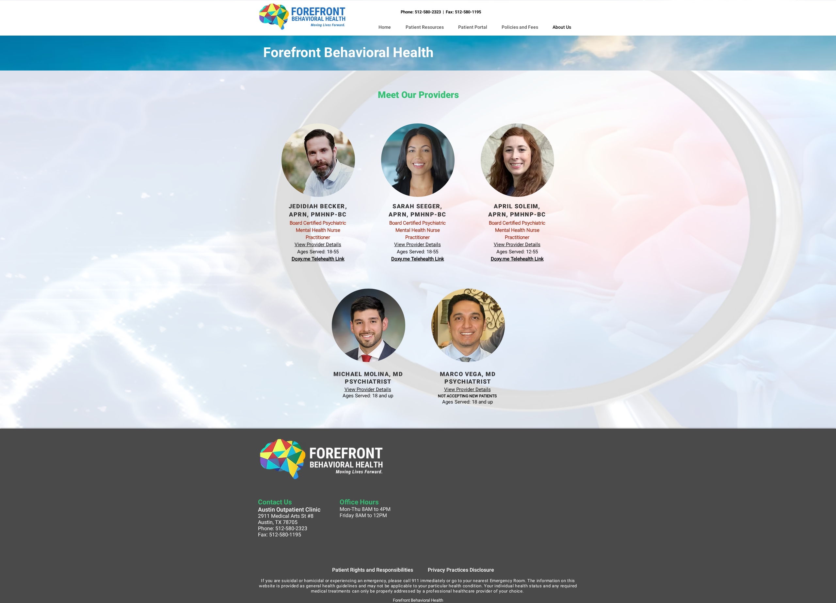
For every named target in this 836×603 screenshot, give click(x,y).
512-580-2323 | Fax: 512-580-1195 (448, 11)
